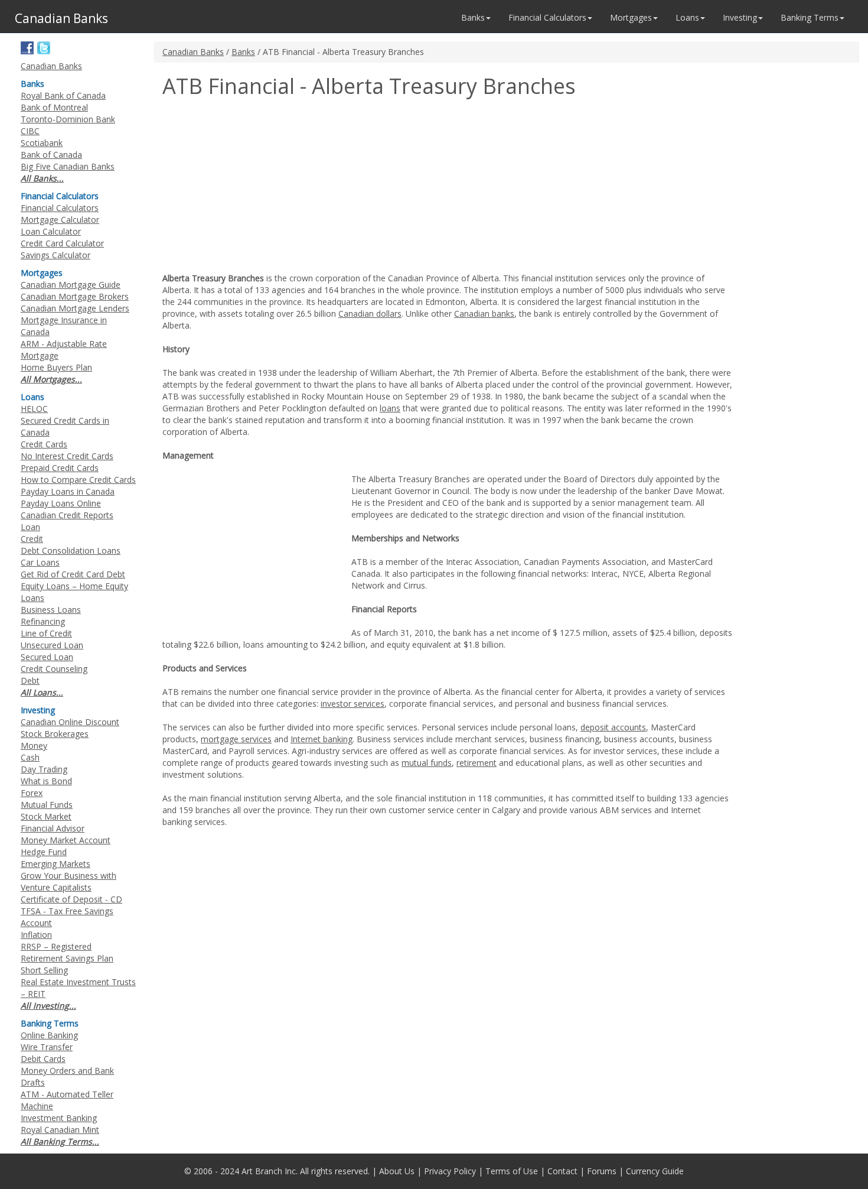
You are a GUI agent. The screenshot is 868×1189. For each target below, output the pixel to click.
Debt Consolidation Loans (70, 550)
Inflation (36, 934)
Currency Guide (655, 1171)
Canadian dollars (370, 313)
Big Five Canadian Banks (68, 166)
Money (34, 745)
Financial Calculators (60, 207)
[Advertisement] (261, 186)
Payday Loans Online (61, 503)
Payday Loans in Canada (68, 491)
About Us (397, 1171)
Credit (32, 538)
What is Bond (46, 781)
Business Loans (51, 609)
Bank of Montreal (54, 107)
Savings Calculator (55, 255)
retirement (476, 762)
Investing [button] (740, 17)
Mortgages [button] (631, 17)
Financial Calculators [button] (547, 17)
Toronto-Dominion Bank (68, 119)
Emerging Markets (55, 863)
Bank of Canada (51, 154)
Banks (243, 51)
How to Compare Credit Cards (78, 479)
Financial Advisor (52, 828)
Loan (30, 526)
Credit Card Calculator (62, 243)
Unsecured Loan (52, 645)
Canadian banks (484, 313)
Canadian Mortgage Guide (70, 284)
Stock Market (46, 816)
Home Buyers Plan (56, 367)
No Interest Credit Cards (67, 456)
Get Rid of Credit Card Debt (73, 574)
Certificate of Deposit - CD (71, 899)
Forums (601, 1171)
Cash (30, 757)
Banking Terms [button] (809, 17)
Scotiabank (42, 142)
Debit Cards (43, 1058)
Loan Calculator (51, 231)
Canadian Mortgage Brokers (75, 296)
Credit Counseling (54, 668)
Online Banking (49, 1035)
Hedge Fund (44, 851)
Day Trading (44, 769)
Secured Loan (47, 656)
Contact (562, 1171)
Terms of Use (511, 1171)
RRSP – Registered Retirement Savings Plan (67, 952)
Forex (32, 792)
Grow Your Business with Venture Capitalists (68, 881)
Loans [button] (687, 17)
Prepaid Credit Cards (60, 467)
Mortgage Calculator (60, 219)
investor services (352, 703)
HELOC (34, 408)
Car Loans (40, 562)
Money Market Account (65, 840)
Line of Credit (46, 633)
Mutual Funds (47, 804)
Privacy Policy (450, 1171)
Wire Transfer (47, 1046)
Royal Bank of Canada (63, 95)
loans (390, 408)
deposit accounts (613, 727)
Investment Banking (59, 1117)
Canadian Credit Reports (67, 515)
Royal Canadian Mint (60, 1129)
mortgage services (236, 739)
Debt (30, 680)
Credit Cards (44, 444)
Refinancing (43, 621)
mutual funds (427, 762)
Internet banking (322, 739)
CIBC (30, 131)
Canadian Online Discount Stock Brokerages (70, 727)
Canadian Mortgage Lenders (75, 308)
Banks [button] (473, 17)
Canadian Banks (193, 51)
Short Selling (44, 970)
